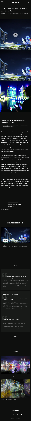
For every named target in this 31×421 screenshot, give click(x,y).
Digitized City (11, 206)
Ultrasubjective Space (13, 202)
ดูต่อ (15, 336)
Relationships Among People (14, 204)
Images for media (5, 209)
